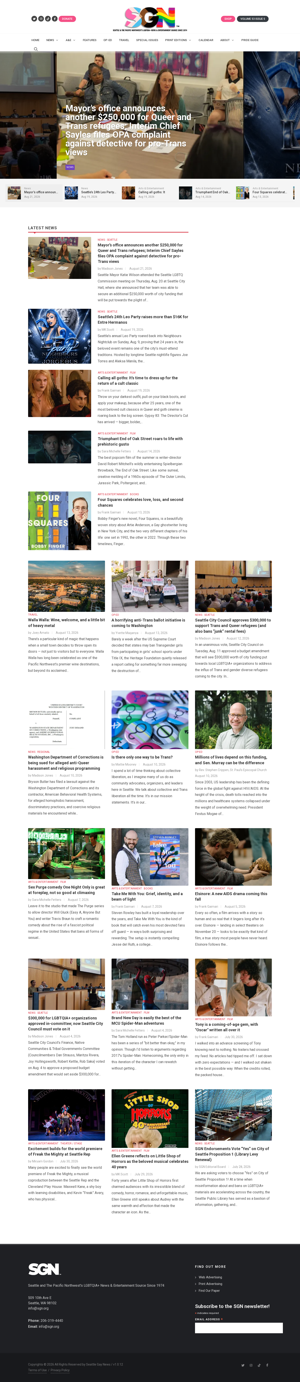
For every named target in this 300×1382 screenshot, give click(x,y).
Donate (67, 18)
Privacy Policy (60, 1370)
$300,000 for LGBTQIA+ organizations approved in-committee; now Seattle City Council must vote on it (65, 1023)
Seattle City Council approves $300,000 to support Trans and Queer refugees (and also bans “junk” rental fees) (233, 625)
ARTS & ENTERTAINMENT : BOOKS (118, 494)
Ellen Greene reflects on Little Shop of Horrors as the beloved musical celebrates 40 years (150, 1161)
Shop (228, 18)
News (70, 167)
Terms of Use (37, 1370)
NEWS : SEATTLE (107, 239)
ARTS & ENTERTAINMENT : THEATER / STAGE (55, 1143)
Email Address (209, 1319)
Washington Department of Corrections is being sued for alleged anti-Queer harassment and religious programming (65, 762)
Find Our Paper (209, 1291)
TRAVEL (33, 614)
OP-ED (115, 614)
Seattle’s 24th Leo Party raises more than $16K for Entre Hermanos (124, 143)
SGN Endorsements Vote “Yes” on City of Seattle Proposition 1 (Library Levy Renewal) (232, 1154)
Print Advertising (210, 1284)
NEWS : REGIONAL (39, 751)
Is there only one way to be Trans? (142, 757)
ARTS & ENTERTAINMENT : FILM (117, 372)
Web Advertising (210, 1277)
